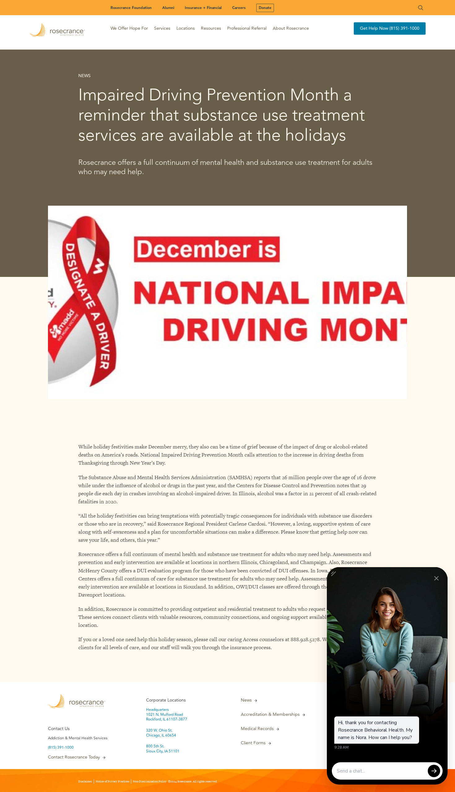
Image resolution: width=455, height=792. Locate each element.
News (246, 700)
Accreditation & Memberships (270, 714)
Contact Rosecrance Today (74, 757)
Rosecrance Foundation (131, 8)
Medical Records (257, 728)
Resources (211, 28)
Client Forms (253, 743)
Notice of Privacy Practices (112, 781)
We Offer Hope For (129, 28)
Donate (265, 8)
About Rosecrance (291, 28)
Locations (185, 28)
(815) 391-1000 (61, 747)
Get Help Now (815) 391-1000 (389, 28)
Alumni (168, 8)
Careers (239, 8)
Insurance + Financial (203, 8)
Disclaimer (85, 781)
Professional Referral (246, 28)
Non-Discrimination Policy (150, 781)
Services (162, 28)
